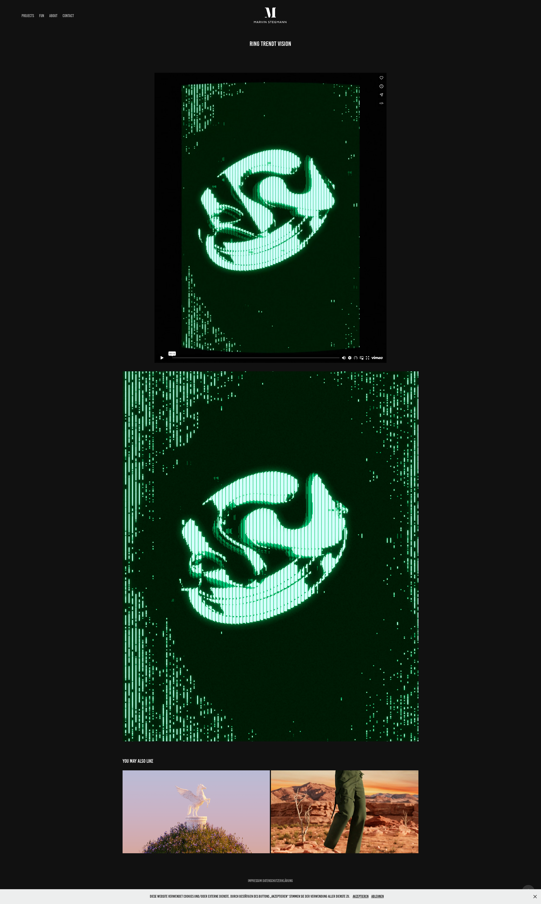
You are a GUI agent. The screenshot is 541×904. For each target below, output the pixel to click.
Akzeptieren (361, 896)
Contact (68, 16)
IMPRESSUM (255, 881)
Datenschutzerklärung (277, 881)
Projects (28, 16)
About (53, 16)
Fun (41, 16)
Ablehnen (377, 896)
